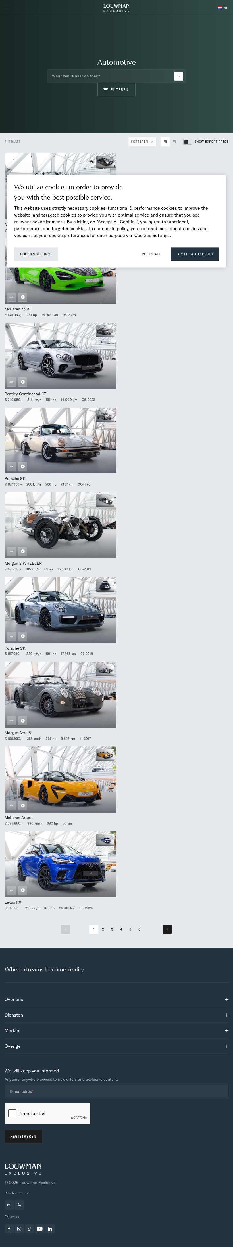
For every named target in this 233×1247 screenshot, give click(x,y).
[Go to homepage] (116, 7)
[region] (116, 221)
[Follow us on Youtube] (39, 1228)
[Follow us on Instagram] (19, 1228)
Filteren (119, 89)
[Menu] (9, 7)
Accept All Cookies (195, 254)
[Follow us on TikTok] (29, 1228)
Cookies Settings (36, 254)
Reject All (151, 254)
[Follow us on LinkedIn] (50, 1228)
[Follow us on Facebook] (9, 1228)
